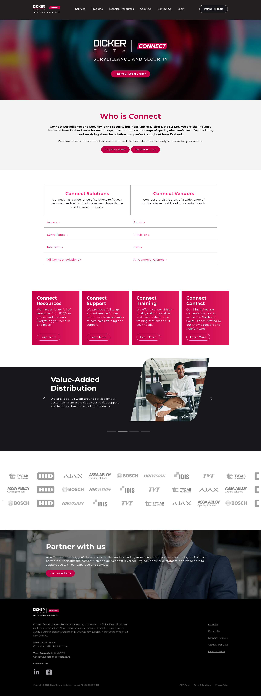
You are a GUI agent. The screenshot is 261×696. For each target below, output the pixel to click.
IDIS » (138, 247)
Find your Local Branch (130, 73)
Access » (53, 222)
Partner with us (145, 149)
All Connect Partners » (150, 259)
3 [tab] (130, 431)
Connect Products (217, 638)
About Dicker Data (218, 644)
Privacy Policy (221, 685)
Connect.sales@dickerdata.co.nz (50, 646)
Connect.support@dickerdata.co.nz (51, 656)
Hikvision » (142, 234)
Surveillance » (57, 234)
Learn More (49, 337)
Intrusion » (55, 247)
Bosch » (139, 222)
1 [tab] (108, 431)
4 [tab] (142, 431)
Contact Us (214, 631)
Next (211, 398)
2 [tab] (119, 431)
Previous (44, 398)
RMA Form (185, 685)
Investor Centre (216, 651)
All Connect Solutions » (64, 259)
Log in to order (115, 149)
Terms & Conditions (202, 685)
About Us (213, 624)
